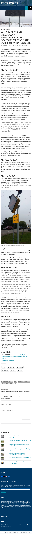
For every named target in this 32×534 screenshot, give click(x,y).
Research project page (8, 360)
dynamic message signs (24, 381)
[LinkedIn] (9, 476)
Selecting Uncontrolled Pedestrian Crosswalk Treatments (15, 390)
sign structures (12, 383)
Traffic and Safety (5, 29)
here (9, 526)
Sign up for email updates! (8, 481)
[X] (4, 476)
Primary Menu (30, 8)
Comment (26, 420)
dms (16, 381)
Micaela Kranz (12, 45)
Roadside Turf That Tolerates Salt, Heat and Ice (20, 440)
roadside (4, 383)
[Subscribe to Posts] (1, 516)
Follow (3, 492)
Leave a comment (23, 45)
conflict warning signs (7, 381)
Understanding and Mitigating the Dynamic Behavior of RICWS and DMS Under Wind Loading (15, 356)
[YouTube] (6, 476)
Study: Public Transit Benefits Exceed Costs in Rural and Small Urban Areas (14, 397)
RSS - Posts (5, 516)
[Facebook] (2, 476)
